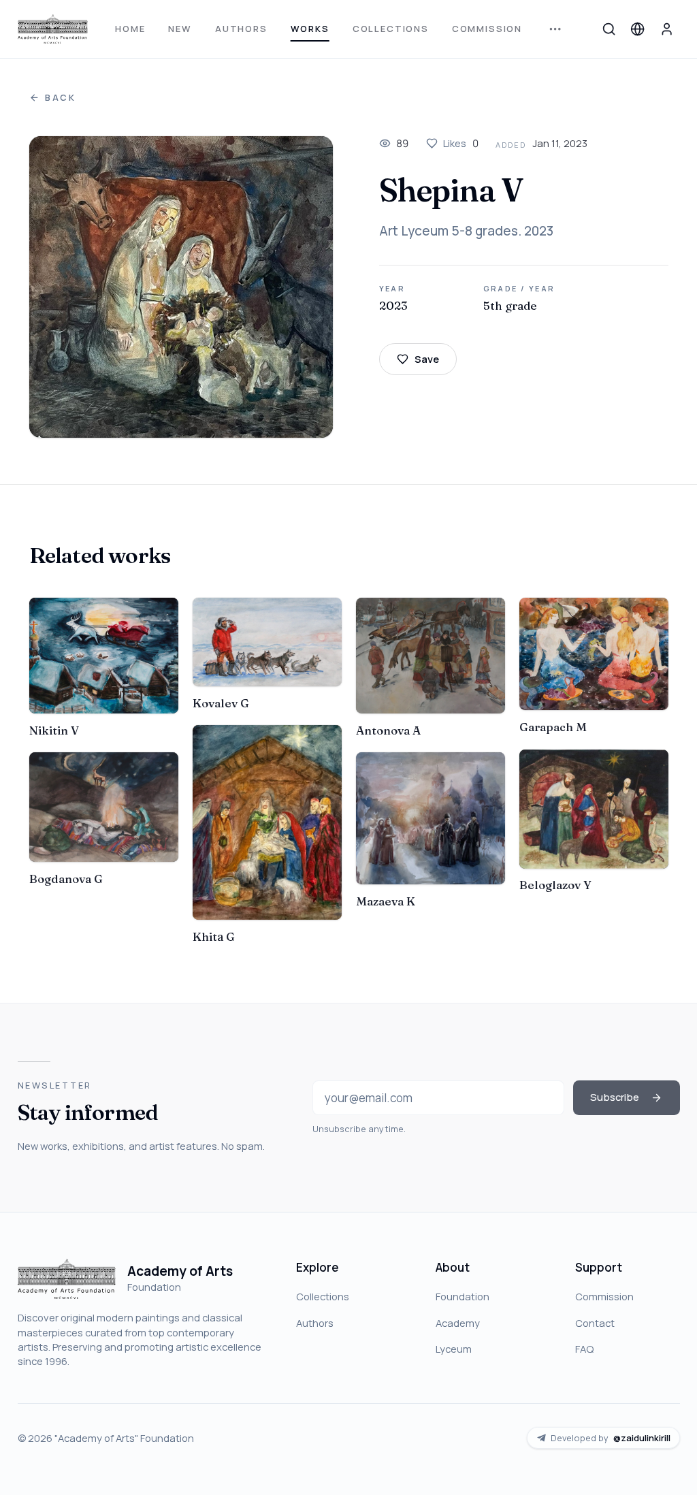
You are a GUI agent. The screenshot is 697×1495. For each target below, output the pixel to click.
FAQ (584, 1348)
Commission (487, 28)
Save (427, 359)
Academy (458, 1323)
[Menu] (555, 29)
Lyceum (454, 1348)
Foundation (462, 1296)
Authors (241, 28)
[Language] (638, 29)
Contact (595, 1323)
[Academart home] (53, 29)
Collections (391, 28)
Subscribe (614, 1097)
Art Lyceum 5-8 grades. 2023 (466, 231)
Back (60, 97)
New (179, 28)
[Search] (608, 29)
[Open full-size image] (181, 287)
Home (130, 28)
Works (310, 28)
